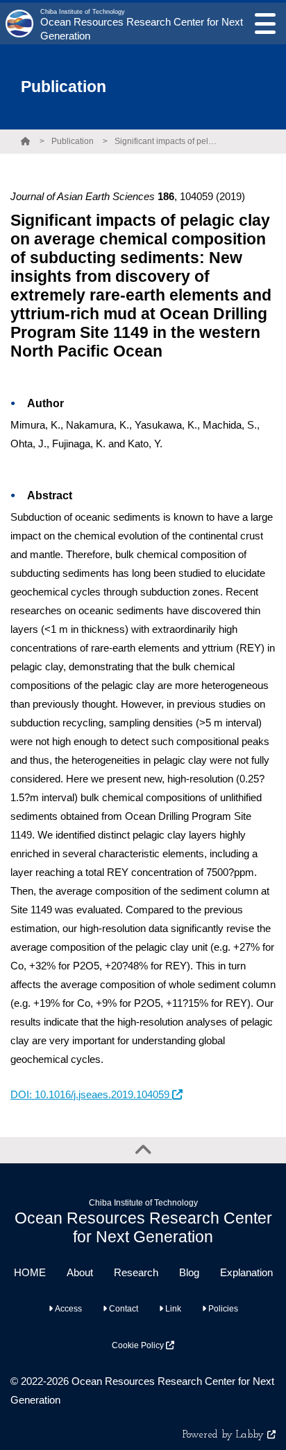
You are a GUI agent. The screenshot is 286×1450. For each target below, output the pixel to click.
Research (136, 1272)
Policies (222, 1309)
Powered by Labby (225, 1435)
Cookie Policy (139, 1345)
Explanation (246, 1272)
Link (172, 1309)
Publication (72, 141)
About (80, 1272)
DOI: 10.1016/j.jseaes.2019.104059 (91, 1094)
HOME (30, 1272)
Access (67, 1309)
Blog (189, 1272)
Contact (122, 1309)
